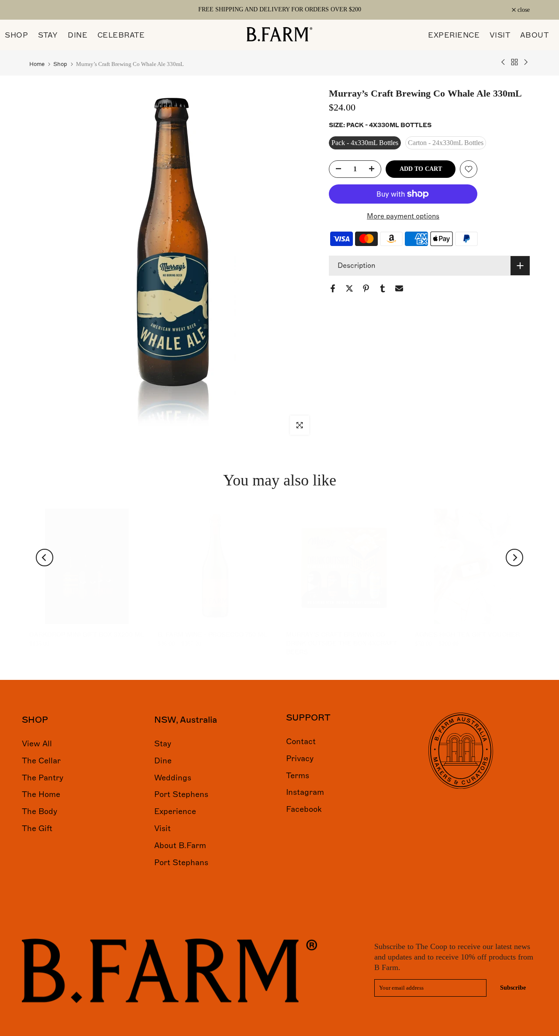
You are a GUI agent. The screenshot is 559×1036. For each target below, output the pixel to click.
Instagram (305, 792)
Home (37, 64)
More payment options (403, 216)
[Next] (514, 557)
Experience (175, 811)
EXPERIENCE (454, 35)
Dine (163, 760)
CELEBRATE (121, 35)
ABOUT (534, 35)
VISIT (500, 35)
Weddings (172, 777)
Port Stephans (181, 862)
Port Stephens (181, 794)
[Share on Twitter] (349, 288)
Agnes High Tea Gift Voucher (466, 634)
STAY (48, 35)
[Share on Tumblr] (382, 288)
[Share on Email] (399, 288)
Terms (297, 775)
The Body (39, 811)
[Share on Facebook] (333, 288)
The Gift (37, 828)
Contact (301, 741)
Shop (60, 64)
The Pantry (42, 777)
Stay (162, 743)
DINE (77, 35)
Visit (162, 828)
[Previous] (44, 557)
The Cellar (41, 760)
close (40, 10)
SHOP (16, 35)
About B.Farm (180, 845)
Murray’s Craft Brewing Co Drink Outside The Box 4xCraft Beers (341, 643)
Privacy (300, 758)
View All (37, 743)
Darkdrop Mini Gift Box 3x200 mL (86, 634)
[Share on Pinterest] (366, 288)
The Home (41, 794)
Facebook (304, 809)
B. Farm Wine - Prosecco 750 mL (212, 634)
